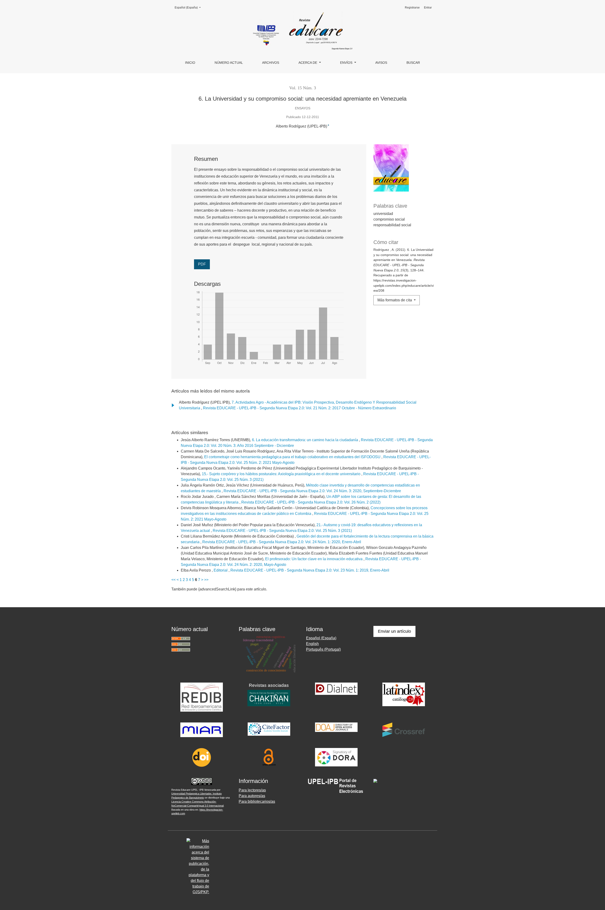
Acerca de (308, 62)
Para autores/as (252, 796)
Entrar (428, 7)
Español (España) (189, 7)
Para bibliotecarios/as (257, 801)
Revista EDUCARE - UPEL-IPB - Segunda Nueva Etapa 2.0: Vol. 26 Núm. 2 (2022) (310, 502)
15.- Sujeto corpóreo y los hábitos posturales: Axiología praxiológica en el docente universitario (281, 474)
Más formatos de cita (395, 300)
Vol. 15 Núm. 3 (302, 87)
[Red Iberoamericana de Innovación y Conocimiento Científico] (201, 697)
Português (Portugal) (323, 649)
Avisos (381, 62)
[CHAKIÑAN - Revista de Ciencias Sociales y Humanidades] (268, 698)
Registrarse (412, 7)
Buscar (413, 62)
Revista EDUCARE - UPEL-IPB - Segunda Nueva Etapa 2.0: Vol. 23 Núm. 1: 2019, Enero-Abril (309, 570)
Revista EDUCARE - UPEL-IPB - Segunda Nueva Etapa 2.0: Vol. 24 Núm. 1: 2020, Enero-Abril (281, 542)
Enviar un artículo (394, 631)
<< (173, 580)
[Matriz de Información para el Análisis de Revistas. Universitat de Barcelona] (201, 730)
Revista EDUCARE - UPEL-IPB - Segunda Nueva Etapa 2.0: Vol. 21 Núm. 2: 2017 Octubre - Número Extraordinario (299, 408)
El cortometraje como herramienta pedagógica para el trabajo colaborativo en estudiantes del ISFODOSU (292, 457)
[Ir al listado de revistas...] (336, 786)
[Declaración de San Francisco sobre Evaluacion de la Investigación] (336, 757)
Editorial (221, 570)
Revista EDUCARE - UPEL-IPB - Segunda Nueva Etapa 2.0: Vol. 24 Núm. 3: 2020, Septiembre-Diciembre (312, 491)
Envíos (346, 62)
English (312, 644)
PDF (202, 264)
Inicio (190, 62)
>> (206, 580)
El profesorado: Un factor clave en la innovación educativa (314, 559)
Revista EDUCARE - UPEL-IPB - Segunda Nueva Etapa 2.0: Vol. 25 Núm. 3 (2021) (282, 531)
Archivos (270, 62)
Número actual (229, 62)
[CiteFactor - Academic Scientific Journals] (269, 729)
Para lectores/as (252, 790)
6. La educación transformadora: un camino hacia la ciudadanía (305, 440)
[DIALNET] (336, 689)
